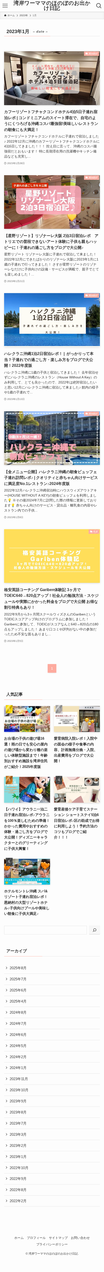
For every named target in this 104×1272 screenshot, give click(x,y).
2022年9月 (18, 1179)
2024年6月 (18, 1035)
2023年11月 (19, 1079)
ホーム (19, 1238)
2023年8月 (18, 1112)
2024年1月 (18, 1068)
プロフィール (36, 1238)
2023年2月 (18, 1145)
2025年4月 (18, 1001)
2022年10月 (19, 1168)
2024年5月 (18, 1046)
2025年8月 (18, 968)
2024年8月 (18, 1012)
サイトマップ (58, 1238)
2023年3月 (18, 1134)
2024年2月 (18, 1057)
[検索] (94, 930)
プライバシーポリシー (52, 1244)
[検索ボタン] (99, 6)
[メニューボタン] (5, 6)
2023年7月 (18, 1123)
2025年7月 (18, 979)
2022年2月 (18, 1201)
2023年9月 (18, 1101)
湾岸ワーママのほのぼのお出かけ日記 (52, 6)
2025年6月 (18, 990)
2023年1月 (18, 1157)
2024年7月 (18, 1023)
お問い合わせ (80, 1238)
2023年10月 (19, 1090)
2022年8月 (18, 1190)
